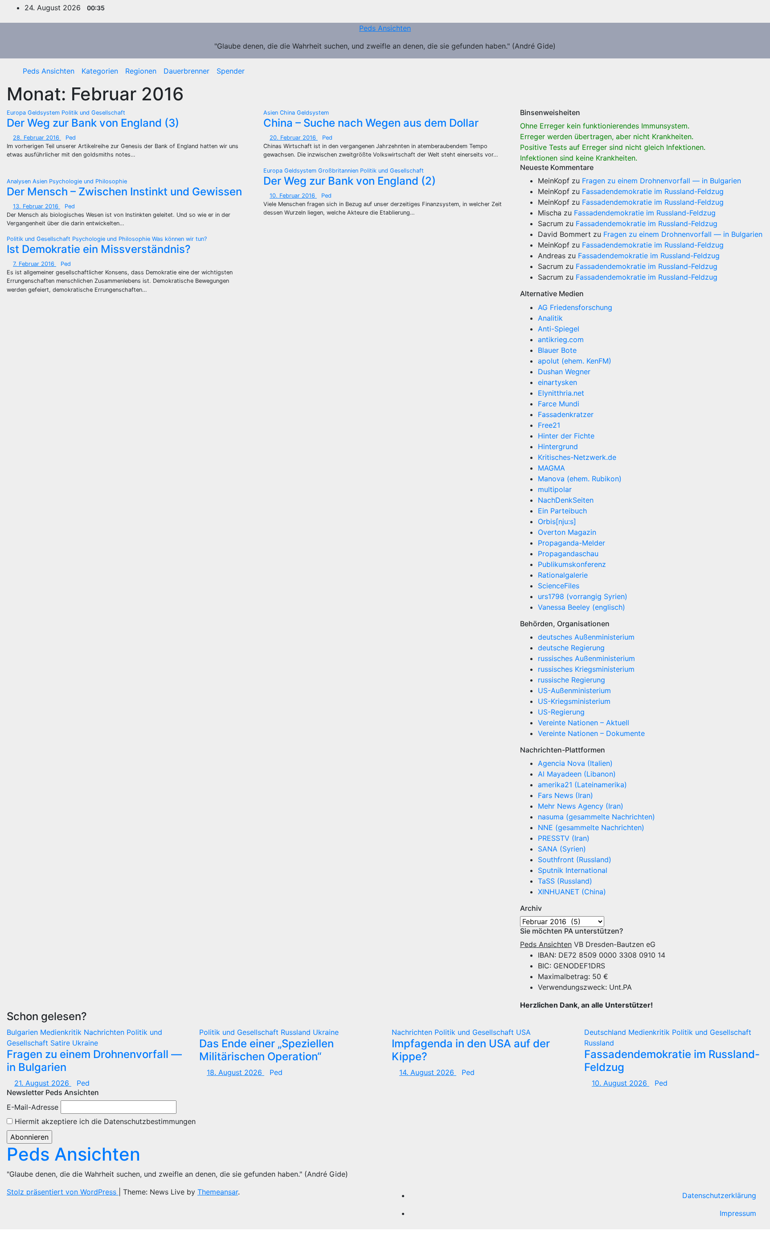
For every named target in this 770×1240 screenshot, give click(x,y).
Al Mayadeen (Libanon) (577, 773)
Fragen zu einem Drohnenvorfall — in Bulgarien (661, 180)
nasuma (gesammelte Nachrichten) (596, 816)
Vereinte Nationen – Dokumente (591, 733)
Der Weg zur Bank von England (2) (349, 180)
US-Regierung (561, 711)
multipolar (555, 489)
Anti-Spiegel (558, 328)
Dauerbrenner (186, 70)
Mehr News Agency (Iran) (580, 806)
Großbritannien (339, 170)
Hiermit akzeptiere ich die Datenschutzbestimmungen (104, 1121)
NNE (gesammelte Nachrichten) (591, 827)
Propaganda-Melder (571, 542)
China (288, 112)
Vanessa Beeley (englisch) (581, 607)
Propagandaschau (568, 553)
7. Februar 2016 (34, 263)
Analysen (20, 181)
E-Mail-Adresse (32, 1107)
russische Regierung (571, 679)
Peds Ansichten (385, 28)
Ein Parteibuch (562, 510)
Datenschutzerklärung (719, 1195)
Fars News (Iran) (565, 795)
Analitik (550, 318)
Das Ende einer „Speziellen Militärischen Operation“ (266, 1050)
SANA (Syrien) (562, 848)
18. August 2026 (235, 1072)
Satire (61, 1042)
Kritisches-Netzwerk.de (577, 457)
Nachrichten (105, 1032)
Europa (17, 112)
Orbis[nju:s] (557, 521)
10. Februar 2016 (293, 195)
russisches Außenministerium (586, 658)
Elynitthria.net (561, 393)
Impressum (738, 1213)
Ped (71, 137)
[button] (750, 70)
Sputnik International (572, 870)
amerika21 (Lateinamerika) (582, 784)
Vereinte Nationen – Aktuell (583, 722)
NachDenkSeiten (566, 500)
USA (523, 1032)
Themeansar (217, 1191)
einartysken (557, 382)
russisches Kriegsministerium (586, 669)
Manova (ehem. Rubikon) (580, 478)
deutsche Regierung (571, 647)
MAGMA (551, 467)
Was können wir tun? (179, 239)
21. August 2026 (42, 1083)
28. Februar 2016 (37, 137)
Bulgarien (23, 1032)
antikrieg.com (561, 339)
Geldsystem (44, 112)
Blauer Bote (557, 350)
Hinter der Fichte (566, 435)
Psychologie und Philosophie (88, 181)
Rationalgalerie (563, 574)
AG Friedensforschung (575, 307)
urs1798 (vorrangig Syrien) (582, 596)
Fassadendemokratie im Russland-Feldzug (653, 191)
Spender (231, 70)
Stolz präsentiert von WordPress (63, 1191)
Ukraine (85, 1042)
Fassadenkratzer (566, 414)
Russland (297, 1032)
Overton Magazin (567, 532)
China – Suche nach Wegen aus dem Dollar (371, 122)
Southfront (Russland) (574, 859)
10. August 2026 (620, 1083)
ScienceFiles (558, 585)
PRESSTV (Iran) (564, 838)
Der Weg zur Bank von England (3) (93, 122)
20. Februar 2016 (294, 137)
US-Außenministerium (574, 690)
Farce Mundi (558, 403)
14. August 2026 (427, 1072)
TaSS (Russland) (565, 880)
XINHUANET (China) (572, 891)
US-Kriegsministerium (574, 701)
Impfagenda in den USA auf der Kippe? (471, 1050)
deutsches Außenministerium (586, 636)
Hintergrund (558, 446)
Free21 (549, 425)
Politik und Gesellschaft (93, 112)
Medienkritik (62, 1032)
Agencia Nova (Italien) (575, 763)
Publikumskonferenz (572, 564)
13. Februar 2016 (36, 206)
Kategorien (100, 70)
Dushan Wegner (564, 371)
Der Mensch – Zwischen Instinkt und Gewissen (124, 191)
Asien (271, 112)
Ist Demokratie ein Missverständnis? (99, 249)
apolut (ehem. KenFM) (574, 360)
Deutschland (606, 1032)
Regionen (140, 70)
